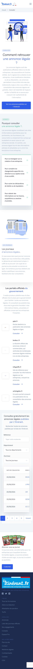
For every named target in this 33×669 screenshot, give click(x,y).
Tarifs (4, 612)
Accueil (4, 10)
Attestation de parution (10, 608)
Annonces (5, 620)
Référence (7, 435)
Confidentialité (7, 653)
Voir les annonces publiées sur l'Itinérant (16, 105)
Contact (4, 646)
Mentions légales (8, 649)
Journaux (7, 456)
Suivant (28, 518)
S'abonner (7, 567)
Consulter (16, 333)
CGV (3, 660)
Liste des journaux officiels (11, 623)
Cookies (5, 657)
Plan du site (6, 642)
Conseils (5, 631)
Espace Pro (6, 634)
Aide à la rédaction (8, 605)
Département (8, 445)
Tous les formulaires (9, 601)
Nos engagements (8, 627)
